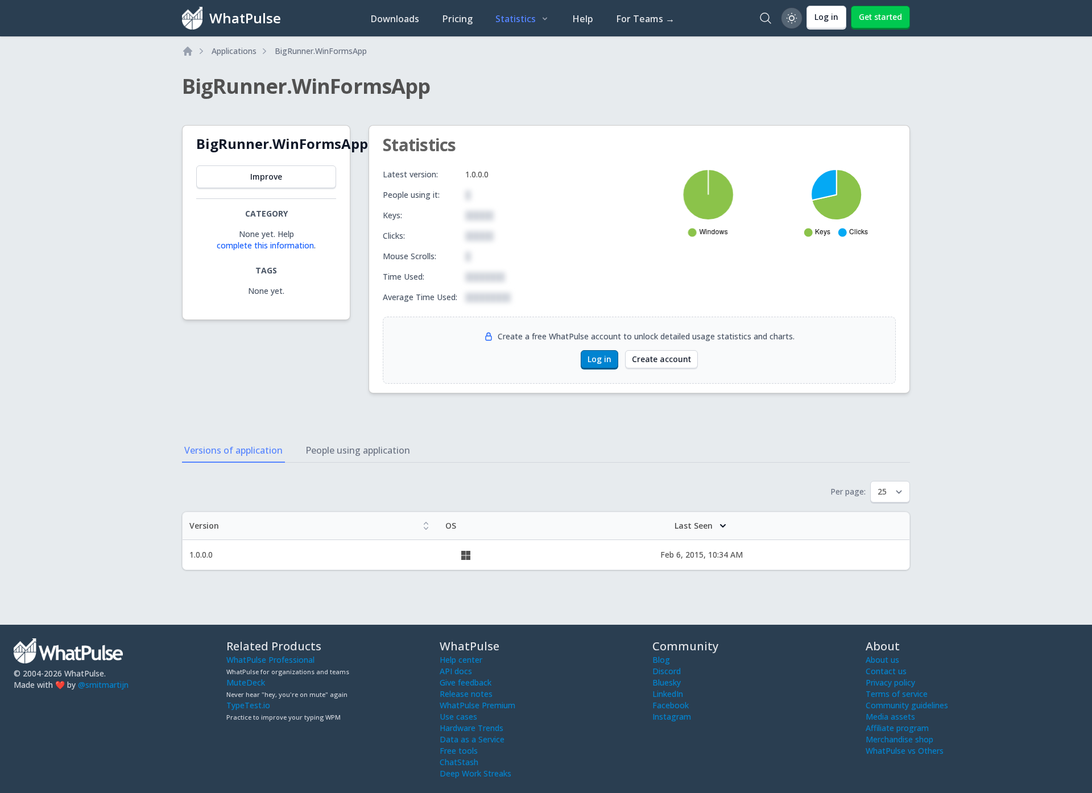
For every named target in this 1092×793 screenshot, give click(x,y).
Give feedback (465, 682)
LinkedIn (667, 693)
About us (882, 659)
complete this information (265, 245)
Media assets (890, 716)
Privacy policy (890, 682)
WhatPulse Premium (477, 705)
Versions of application (233, 450)
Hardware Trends (471, 728)
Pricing (457, 19)
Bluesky (666, 682)
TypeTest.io (248, 705)
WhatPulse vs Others (905, 750)
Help (582, 19)
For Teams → (645, 19)
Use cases (458, 716)
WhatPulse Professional (270, 659)
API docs (456, 671)
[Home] (187, 51)
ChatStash (459, 762)
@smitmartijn (103, 684)
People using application (357, 450)
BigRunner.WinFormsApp (321, 50)
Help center (461, 659)
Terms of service (897, 693)
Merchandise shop (899, 739)
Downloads (394, 19)
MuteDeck (245, 682)
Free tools (459, 750)
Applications (234, 50)
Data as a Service (472, 739)
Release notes (466, 693)
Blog (661, 659)
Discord (666, 671)
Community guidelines (907, 705)
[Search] (765, 18)
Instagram (671, 716)
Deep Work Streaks (475, 773)
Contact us (886, 671)
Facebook (670, 705)
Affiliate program (897, 728)
